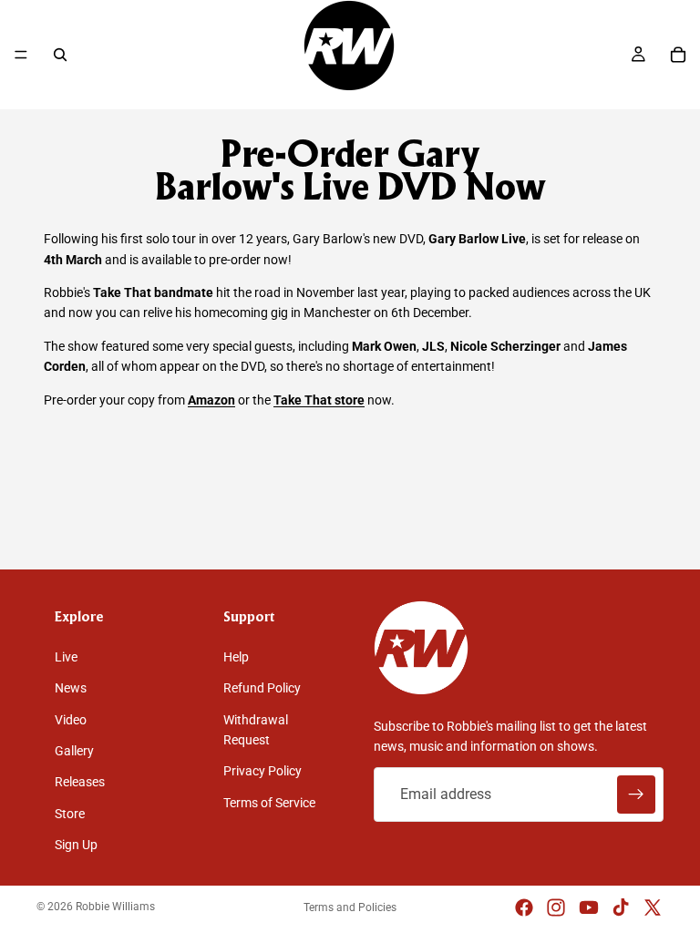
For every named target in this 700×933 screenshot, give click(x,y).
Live (66, 657)
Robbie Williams (115, 906)
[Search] (60, 55)
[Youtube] (589, 907)
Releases (80, 781)
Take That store (319, 400)
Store (70, 813)
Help (236, 657)
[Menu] (21, 55)
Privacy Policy (262, 771)
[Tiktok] (621, 907)
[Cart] (678, 55)
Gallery (74, 750)
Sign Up (76, 844)
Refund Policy (262, 688)
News (71, 688)
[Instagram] (556, 907)
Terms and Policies (350, 907)
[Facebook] (524, 907)
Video (71, 719)
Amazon (211, 400)
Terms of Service (269, 802)
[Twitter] (653, 907)
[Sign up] (636, 794)
